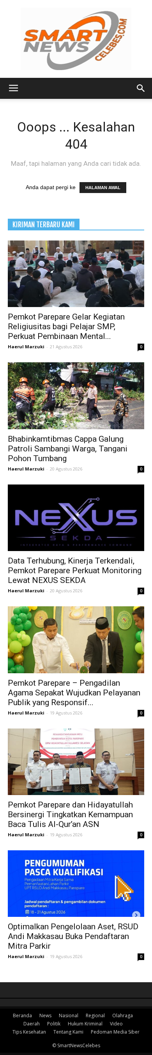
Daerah (31, 1023)
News (45, 1015)
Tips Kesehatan (29, 1032)
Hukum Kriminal (85, 1023)
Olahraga (122, 1015)
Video (116, 1023)
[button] (141, 88)
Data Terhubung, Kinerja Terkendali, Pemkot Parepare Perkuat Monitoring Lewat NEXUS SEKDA (74, 570)
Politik (53, 1023)
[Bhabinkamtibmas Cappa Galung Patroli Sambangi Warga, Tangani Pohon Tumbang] (76, 395)
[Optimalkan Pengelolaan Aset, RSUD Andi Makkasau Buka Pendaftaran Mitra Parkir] (76, 883)
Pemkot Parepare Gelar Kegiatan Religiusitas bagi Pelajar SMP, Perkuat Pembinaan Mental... (66, 326)
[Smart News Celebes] (76, 39)
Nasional (68, 1015)
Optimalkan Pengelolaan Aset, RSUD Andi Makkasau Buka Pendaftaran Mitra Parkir (73, 936)
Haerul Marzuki (26, 346)
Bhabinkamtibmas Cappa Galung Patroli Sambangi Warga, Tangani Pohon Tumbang (67, 448)
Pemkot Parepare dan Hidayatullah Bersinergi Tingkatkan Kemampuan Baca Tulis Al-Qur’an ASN (70, 814)
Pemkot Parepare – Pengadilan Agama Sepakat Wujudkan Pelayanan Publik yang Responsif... (74, 692)
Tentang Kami (68, 1032)
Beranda (22, 1015)
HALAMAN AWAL (102, 187)
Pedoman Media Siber (115, 1032)
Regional (95, 1015)
